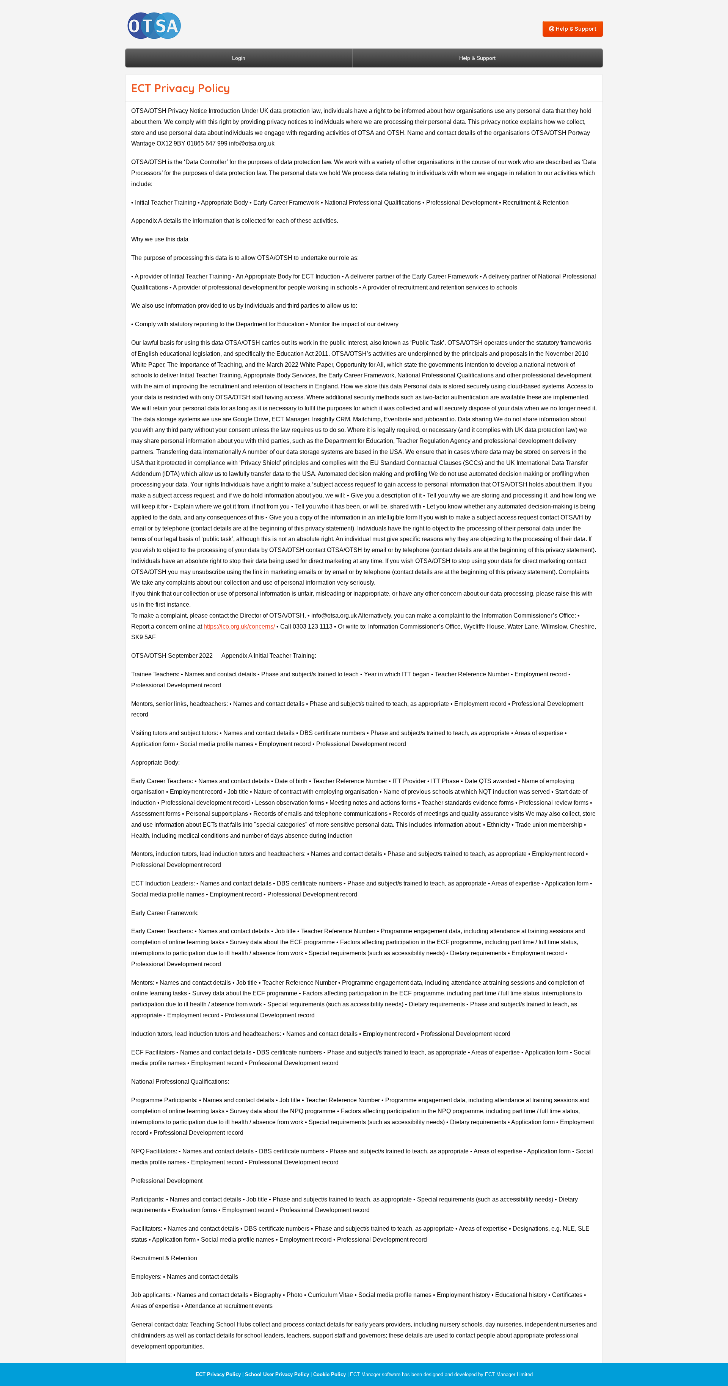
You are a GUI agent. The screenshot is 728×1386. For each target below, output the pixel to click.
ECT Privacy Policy (218, 1374)
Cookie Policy (329, 1374)
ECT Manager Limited (509, 1374)
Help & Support (575, 28)
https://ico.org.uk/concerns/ (239, 626)
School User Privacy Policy (277, 1374)
